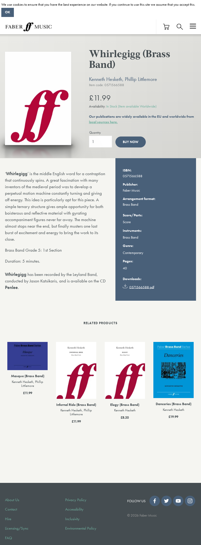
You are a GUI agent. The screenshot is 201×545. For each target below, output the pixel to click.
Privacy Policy (75, 499)
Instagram (190, 501)
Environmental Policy (80, 528)
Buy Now (130, 142)
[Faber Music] (28, 27)
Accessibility (74, 509)
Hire (8, 519)
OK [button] (7, 12)
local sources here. (103, 122)
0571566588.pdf (141, 287)
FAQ (8, 538)
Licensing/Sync (17, 528)
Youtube (178, 501)
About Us (12, 499)
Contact (11, 509)
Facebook (154, 501)
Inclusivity (72, 519)
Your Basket (166, 27)
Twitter (166, 501)
